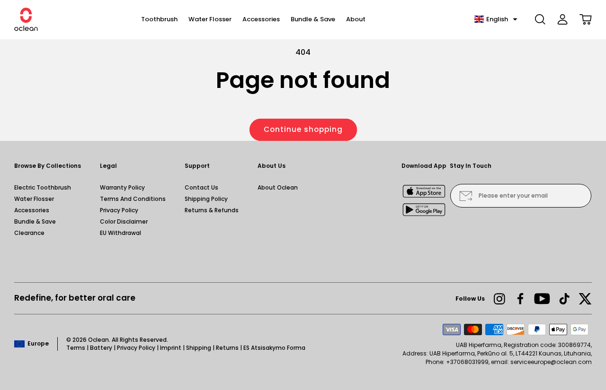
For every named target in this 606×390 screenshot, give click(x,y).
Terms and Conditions (133, 199)
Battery (101, 348)
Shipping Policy (206, 199)
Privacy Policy (119, 210)
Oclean (98, 340)
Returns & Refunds (212, 210)
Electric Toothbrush (42, 187)
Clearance (29, 233)
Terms (75, 348)
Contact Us (201, 187)
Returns (227, 348)
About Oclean (278, 187)
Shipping (198, 348)
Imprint (170, 348)
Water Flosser (34, 199)
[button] (496, 19)
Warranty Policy (122, 187)
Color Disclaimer (124, 221)
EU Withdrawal (120, 233)
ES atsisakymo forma (274, 348)
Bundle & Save (35, 221)
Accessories (31, 210)
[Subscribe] (465, 195)
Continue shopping (303, 129)
